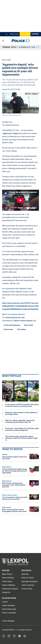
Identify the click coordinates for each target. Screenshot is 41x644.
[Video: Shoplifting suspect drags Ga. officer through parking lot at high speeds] (34, 469)
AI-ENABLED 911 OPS (27, 47)
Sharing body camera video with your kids (14, 458)
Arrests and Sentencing (12, 325)
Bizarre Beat (6, 60)
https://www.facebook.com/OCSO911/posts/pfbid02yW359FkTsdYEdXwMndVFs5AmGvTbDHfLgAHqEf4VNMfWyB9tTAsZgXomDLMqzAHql (20, 306)
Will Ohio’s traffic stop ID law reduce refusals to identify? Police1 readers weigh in (21, 438)
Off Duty (4, 454)
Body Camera (6, 467)
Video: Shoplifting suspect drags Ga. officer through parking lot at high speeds (14, 471)
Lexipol (16, 630)
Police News (21, 329)
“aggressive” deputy (10, 133)
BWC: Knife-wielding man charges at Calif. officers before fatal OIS (13, 485)
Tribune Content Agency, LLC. (24, 321)
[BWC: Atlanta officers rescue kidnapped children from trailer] (34, 509)
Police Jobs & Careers (9, 495)
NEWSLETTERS (14, 34)
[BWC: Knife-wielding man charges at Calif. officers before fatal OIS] (34, 483)
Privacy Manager (8, 621)
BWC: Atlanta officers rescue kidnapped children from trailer (14, 510)
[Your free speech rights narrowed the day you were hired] (34, 497)
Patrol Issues (8, 329)
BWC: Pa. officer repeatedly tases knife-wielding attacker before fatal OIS (20, 421)
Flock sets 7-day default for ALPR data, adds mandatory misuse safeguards (22, 429)
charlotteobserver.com (15, 318)
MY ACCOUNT (25, 34)
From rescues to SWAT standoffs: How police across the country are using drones (22, 405)
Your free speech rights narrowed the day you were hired (14, 498)
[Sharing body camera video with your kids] (34, 456)
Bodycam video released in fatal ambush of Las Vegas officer (21, 413)
